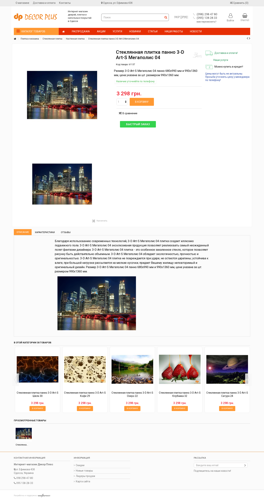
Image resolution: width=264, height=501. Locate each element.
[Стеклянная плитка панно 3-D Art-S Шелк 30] (37, 369)
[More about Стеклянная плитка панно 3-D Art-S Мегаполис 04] (24, 433)
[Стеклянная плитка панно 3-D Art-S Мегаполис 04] (62, 184)
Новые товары (84, 470)
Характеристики (45, 232)
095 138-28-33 (24, 483)
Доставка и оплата (44, 2)
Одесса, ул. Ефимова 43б (118, 2)
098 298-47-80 (24, 478)
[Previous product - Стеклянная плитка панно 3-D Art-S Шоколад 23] (247, 38)
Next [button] (248, 380)
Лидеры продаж (85, 476)
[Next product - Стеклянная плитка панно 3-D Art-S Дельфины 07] (249, 38)
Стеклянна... (22, 445)
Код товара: (122, 64)
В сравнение (129, 113)
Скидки (80, 465)
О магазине (22, 2)
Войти (230, 20)
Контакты (65, 2)
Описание (23, 232)
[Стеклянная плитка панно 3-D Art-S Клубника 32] (180, 369)
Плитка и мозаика (30, 39)
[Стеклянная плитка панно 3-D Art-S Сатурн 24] (227, 369)
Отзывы (66, 232)
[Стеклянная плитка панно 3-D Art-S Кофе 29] (85, 369)
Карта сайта (83, 481)
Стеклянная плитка (52, 39)
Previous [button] (15, 380)
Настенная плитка (75, 39)
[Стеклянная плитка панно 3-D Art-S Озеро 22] (132, 369)
